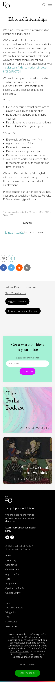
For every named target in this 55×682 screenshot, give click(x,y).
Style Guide (11, 621)
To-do (8, 603)
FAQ (7, 617)
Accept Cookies (27, 673)
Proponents (11, 583)
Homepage (11, 560)
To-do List (30, 287)
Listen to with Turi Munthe (34, 427)
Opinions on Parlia (14, 588)
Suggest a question (17, 301)
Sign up (9, 232)
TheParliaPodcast (15, 400)
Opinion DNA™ (13, 592)
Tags (7, 578)
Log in (20, 232)
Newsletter (11, 626)
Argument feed (13, 574)
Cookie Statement (19, 651)
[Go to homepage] (6, 5)
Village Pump (13, 287)
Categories (11, 564)
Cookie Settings (27, 665)
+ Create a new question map (23, 310)
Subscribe (27, 371)
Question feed (12, 569)
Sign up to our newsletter (27, 357)
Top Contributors (15, 293)
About (8, 555)
